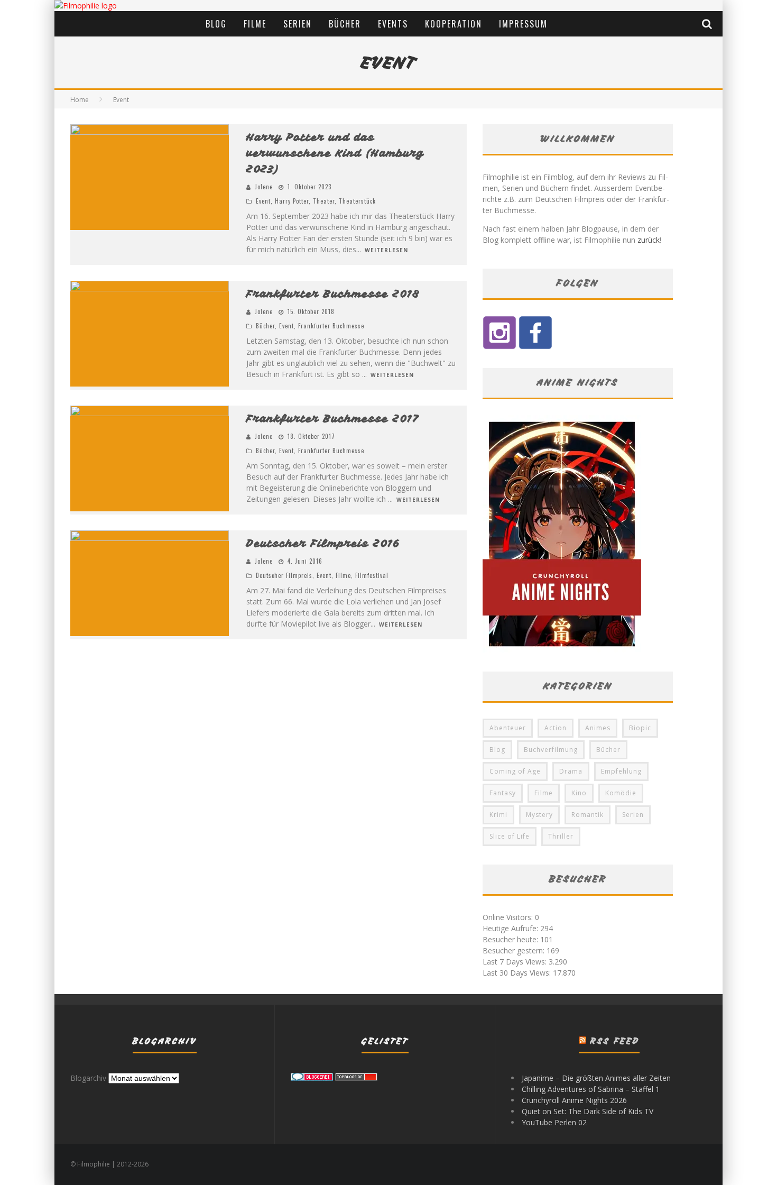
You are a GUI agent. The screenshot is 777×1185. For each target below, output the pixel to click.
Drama (570, 771)
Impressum (523, 23)
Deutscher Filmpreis (284, 575)
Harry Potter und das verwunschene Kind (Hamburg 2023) (335, 153)
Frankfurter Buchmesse (331, 325)
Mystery (539, 814)
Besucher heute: (511, 939)
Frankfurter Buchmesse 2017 (332, 418)
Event (263, 201)
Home (79, 99)
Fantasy (502, 792)
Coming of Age (515, 771)
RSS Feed (615, 1041)
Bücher (345, 23)
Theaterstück (357, 201)
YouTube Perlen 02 (554, 1122)
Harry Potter (292, 201)
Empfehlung (621, 771)
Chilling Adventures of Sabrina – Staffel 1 (591, 1089)
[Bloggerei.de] (312, 1078)
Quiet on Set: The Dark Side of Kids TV (587, 1111)
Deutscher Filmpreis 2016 (323, 543)
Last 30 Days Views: (518, 973)
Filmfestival (371, 575)
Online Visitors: (509, 917)
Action (555, 727)
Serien (297, 23)
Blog (216, 23)
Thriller (561, 836)
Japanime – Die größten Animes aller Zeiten (596, 1078)
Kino (579, 792)
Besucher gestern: (515, 950)
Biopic (640, 727)
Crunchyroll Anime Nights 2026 (574, 1100)
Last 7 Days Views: (516, 962)
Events (393, 23)
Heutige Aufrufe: (511, 928)
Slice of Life (509, 836)
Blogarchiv (88, 1078)
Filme (255, 23)
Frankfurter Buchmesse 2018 (333, 293)
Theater (324, 201)
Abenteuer (507, 727)
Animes (597, 727)
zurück (648, 240)
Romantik (587, 814)
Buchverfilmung (551, 749)
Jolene (264, 186)
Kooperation (453, 23)
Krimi (498, 814)
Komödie (620, 792)
